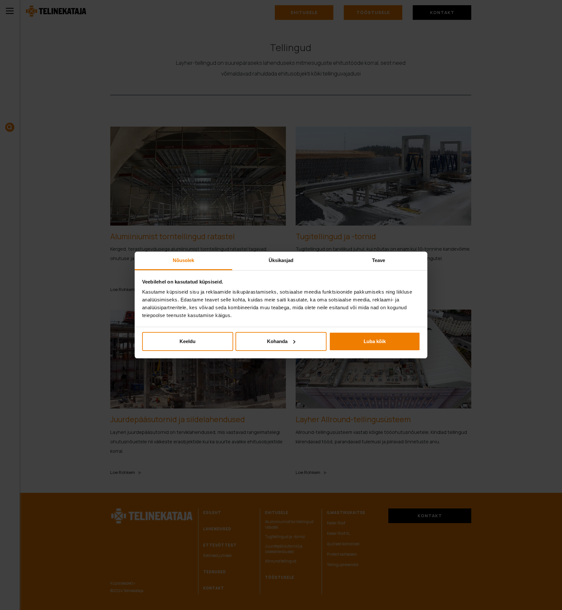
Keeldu (187, 341)
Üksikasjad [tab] (281, 260)
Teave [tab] (378, 260)
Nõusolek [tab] (183, 260)
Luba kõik (375, 341)
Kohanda (277, 341)
